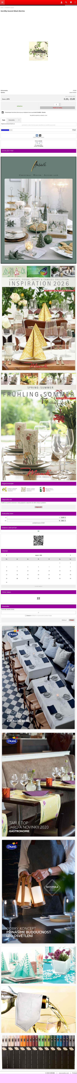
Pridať (71, 620)
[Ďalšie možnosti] (75, 2)
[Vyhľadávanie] (66, 2)
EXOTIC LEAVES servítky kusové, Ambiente (31, 489)
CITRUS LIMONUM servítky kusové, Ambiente (12, 489)
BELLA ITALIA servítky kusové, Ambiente (50, 489)
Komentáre (12, 120)
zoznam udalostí (38, 586)
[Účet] (61, 2)
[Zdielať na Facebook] (37, 135)
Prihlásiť (74, 1073)
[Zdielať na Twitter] (40, 135)
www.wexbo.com (64, 1073)
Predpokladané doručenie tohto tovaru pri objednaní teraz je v (25, 112)
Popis (3, 120)
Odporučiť (39, 507)
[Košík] (71, 2)
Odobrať (64, 620)
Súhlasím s (39, 615)
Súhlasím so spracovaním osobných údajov (42, 615)
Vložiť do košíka (57, 107)
